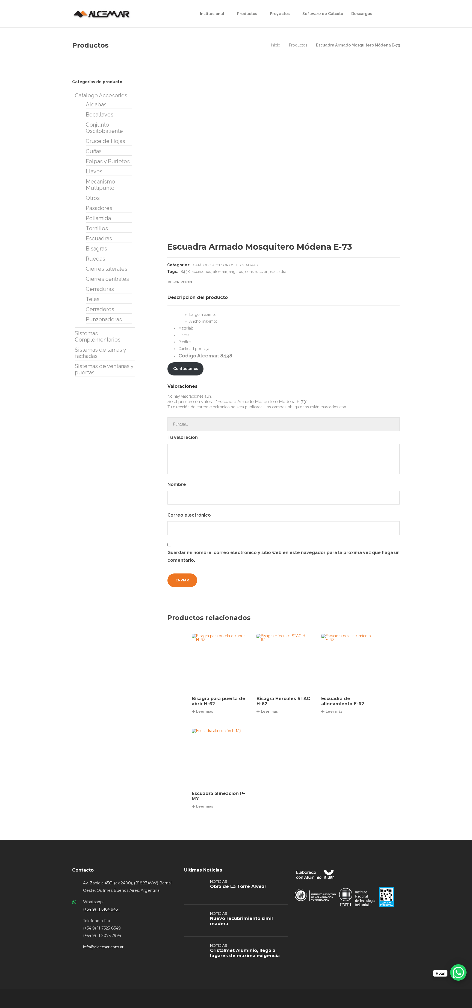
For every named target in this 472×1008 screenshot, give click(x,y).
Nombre (177, 484)
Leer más (204, 711)
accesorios (201, 271)
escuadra (278, 271)
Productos (247, 13)
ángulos (236, 271)
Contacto (83, 870)
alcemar (220, 271)
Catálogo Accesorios (213, 265)
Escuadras (247, 265)
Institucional (212, 13)
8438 (185, 271)
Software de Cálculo (322, 13)
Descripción (180, 282)
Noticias (218, 881)
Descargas (361, 13)
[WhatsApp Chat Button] (458, 972)
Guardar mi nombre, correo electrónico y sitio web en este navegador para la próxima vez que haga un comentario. (283, 556)
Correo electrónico (189, 515)
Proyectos (280, 13)
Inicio (275, 45)
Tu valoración (183, 437)
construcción (256, 271)
